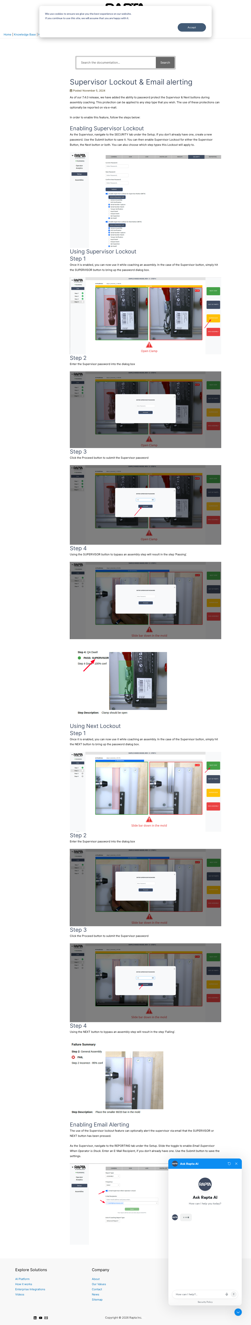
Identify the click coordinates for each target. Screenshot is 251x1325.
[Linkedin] (35, 1317)
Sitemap (97, 1299)
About (96, 1279)
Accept (192, 27)
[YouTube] (40, 1317)
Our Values (99, 1284)
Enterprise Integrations (30, 1289)
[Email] (46, 1317)
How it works (23, 1284)
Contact (97, 1289)
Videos (19, 1294)
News (95, 1294)
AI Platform (22, 1279)
